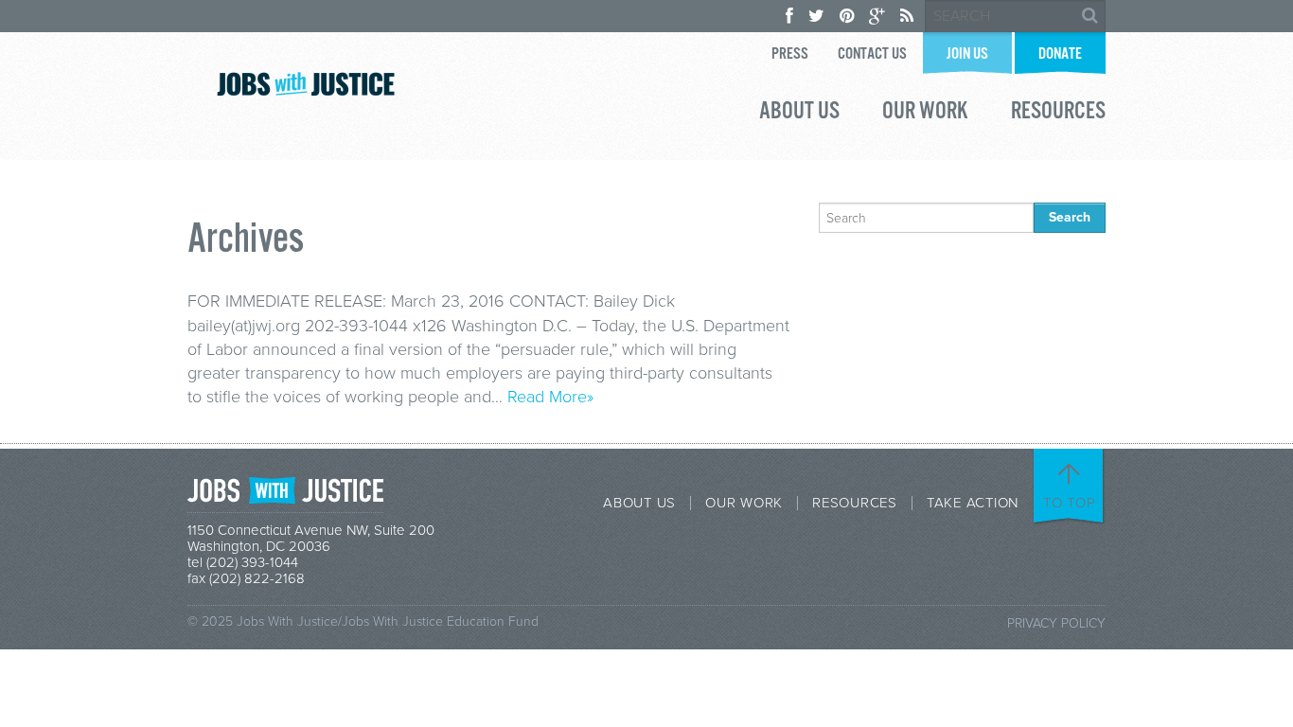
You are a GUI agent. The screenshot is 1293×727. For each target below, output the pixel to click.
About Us (799, 113)
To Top (1069, 502)
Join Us (967, 54)
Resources (1058, 113)
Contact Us (872, 54)
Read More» (550, 396)
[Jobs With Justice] (305, 84)
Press (789, 54)
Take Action (972, 503)
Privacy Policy (1056, 623)
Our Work (925, 113)
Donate (1060, 54)
